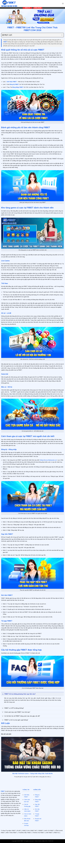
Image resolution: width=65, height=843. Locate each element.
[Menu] (63, 3)
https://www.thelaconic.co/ (48, 460)
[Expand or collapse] (62, 35)
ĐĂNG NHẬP (37, 8)
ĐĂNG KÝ (27, 8)
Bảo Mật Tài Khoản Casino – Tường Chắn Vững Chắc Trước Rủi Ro (32, 773)
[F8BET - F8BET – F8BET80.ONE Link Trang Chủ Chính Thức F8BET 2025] (9, 3)
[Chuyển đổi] (2, 694)
